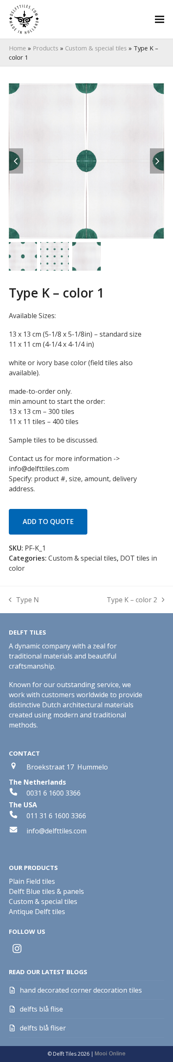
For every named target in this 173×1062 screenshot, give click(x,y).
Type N (24, 600)
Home (17, 48)
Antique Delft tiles (37, 911)
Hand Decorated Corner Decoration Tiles (81, 990)
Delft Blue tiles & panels (46, 891)
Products (45, 48)
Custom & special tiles (96, 48)
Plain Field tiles (32, 881)
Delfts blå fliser (43, 1028)
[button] (159, 19)
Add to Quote (48, 521)
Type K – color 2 (132, 600)
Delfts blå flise (41, 1009)
